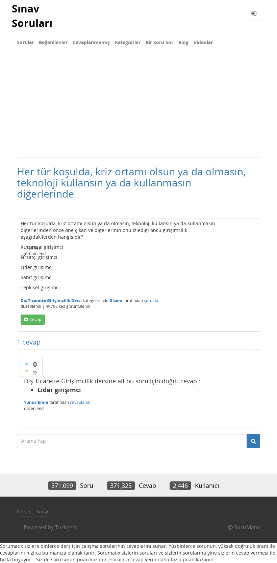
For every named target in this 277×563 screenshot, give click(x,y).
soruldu (151, 300)
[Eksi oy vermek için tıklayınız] (26, 370)
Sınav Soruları (32, 16)
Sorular (25, 42)
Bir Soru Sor (159, 42)
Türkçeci (65, 527)
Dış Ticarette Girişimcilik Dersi (51, 300)
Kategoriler (128, 42)
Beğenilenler (53, 42)
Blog (183, 42)
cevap (35, 319)
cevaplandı (80, 402)
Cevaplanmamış (91, 42)
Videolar (203, 42)
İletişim (24, 511)
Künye (42, 511)
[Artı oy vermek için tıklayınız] (26, 363)
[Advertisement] (138, 106)
